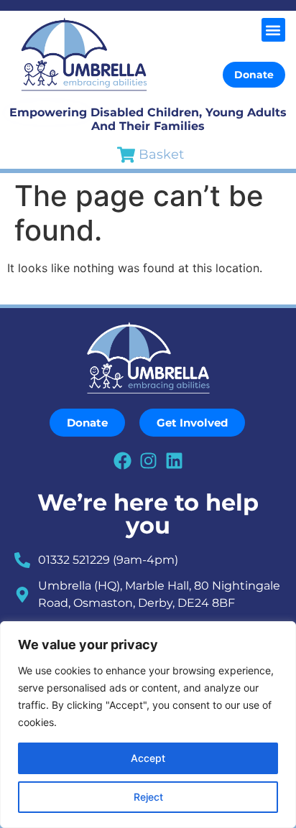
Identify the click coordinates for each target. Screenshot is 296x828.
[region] (148, 724)
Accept (148, 758)
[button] (273, 30)
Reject (148, 797)
